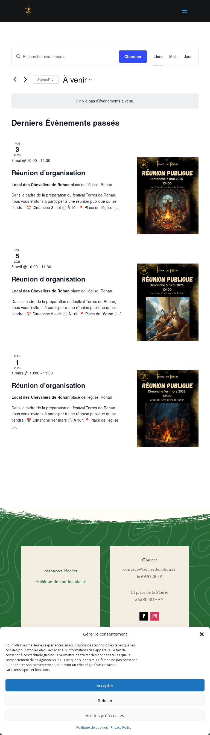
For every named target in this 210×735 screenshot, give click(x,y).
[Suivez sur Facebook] (143, 616)
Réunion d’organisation (48, 172)
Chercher (132, 56)
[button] (202, 634)
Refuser (105, 700)
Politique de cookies (92, 727)
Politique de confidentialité (60, 581)
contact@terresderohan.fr (149, 569)
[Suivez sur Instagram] (154, 616)
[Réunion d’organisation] (168, 195)
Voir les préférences (105, 715)
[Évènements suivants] (25, 79)
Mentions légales (60, 570)
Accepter (105, 685)
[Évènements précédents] (14, 79)
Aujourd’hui (45, 79)
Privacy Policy (120, 727)
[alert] (105, 100)
